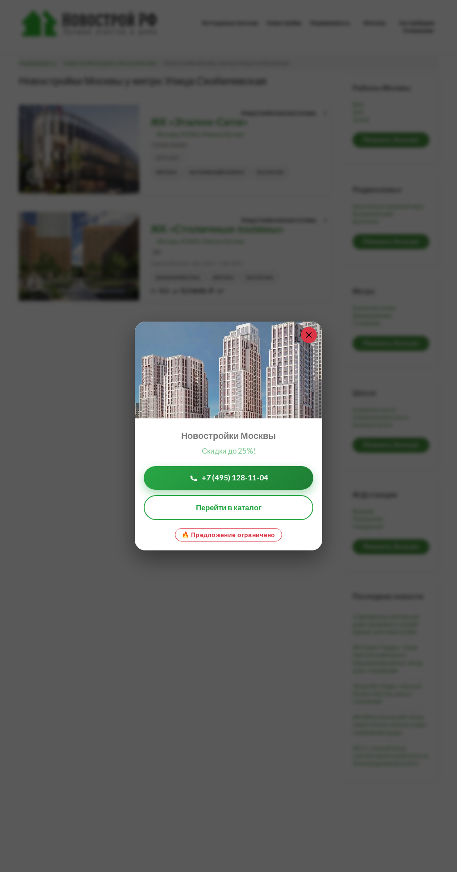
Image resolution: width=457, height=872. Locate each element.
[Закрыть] (309, 335)
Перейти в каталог (229, 507)
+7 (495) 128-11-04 (235, 477)
